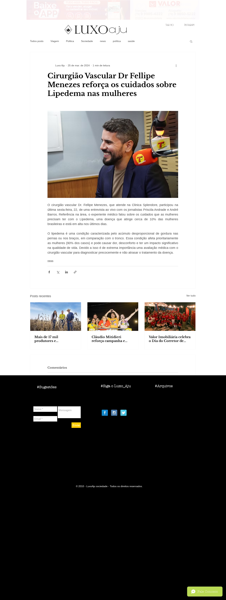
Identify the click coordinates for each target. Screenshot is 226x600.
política (117, 41)
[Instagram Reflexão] (114, 413)
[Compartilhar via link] (75, 272)
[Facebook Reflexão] (105, 413)
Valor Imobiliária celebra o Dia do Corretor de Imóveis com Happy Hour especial (170, 339)
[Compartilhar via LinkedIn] (66, 272)
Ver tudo (191, 295)
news (103, 41)
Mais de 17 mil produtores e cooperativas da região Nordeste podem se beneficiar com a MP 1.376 (53, 339)
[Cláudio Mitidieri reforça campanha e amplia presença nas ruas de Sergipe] (112, 316)
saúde (131, 41)
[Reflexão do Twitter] (123, 413)
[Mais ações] (176, 65)
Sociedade (87, 41)
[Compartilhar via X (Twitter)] (58, 272)
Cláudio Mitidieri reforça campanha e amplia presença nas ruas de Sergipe (112, 339)
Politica (70, 41)
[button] (191, 41)
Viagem (54, 41)
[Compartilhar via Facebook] (49, 272)
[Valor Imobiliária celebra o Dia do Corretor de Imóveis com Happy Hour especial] (170, 316)
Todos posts (36, 41)
